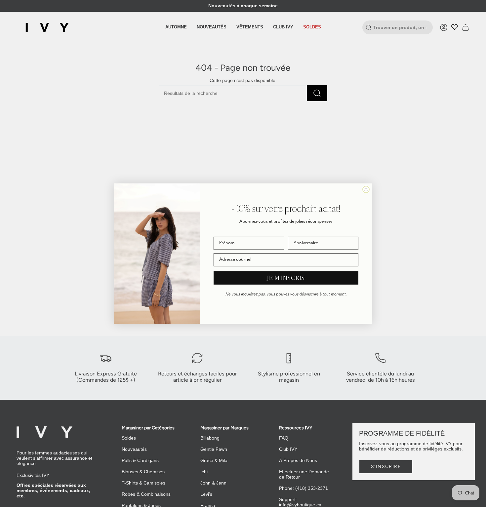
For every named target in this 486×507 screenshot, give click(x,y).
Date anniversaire (305, 232)
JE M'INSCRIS (286, 278)
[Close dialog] (366, 189)
